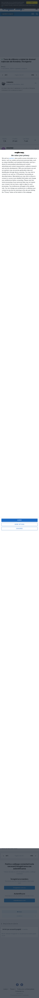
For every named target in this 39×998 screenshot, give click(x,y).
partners (11, 158)
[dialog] (19, 499)
